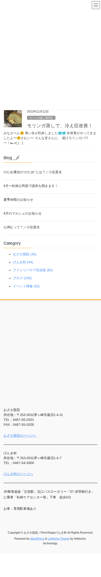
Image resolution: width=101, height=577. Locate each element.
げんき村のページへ (18, 474)
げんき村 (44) (23, 262)
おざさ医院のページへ (20, 435)
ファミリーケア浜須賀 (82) (33, 270)
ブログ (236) (22, 278)
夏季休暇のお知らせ (18, 199)
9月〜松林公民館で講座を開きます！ (31, 186)
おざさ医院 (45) (24, 254)
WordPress (37, 538)
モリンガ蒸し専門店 (41, 117)
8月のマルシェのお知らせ (23, 213)
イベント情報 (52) (26, 286)
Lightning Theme (58, 538)
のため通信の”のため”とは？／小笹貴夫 (33, 172)
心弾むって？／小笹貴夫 (22, 227)
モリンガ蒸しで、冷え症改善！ (60, 125)
